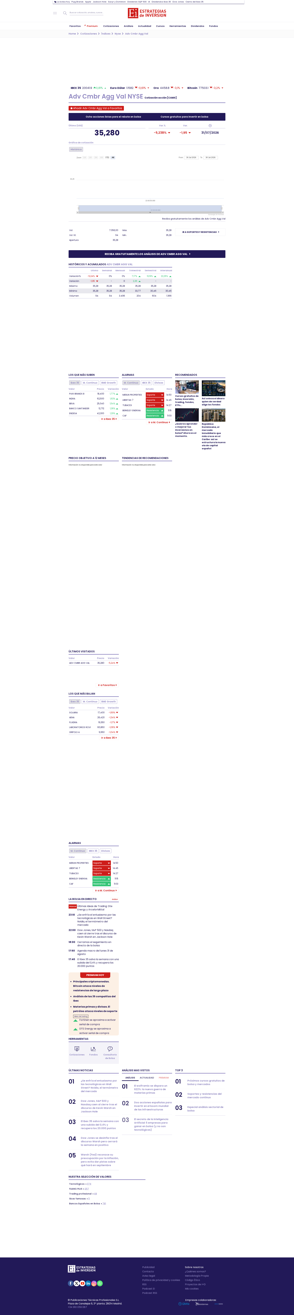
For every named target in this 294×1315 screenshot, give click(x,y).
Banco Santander (79, 408)
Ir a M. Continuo (158, 422)
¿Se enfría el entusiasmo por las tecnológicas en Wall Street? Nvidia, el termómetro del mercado (96, 920)
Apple (88, 1)
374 (80, 1183)
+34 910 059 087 (77, 1307)
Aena (71, 717)
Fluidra (73, 722)
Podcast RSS (149, 1293)
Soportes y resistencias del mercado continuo (204, 1095)
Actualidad (147, 1077)
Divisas (159, 382)
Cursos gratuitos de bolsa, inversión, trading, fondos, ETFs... (187, 400)
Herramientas (78, 1039)
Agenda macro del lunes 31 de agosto (95, 952)
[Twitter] (76, 1283)
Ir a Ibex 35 (108, 419)
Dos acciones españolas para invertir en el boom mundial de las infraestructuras (153, 1106)
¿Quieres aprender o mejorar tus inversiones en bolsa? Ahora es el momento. (186, 430)
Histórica (76, 149)
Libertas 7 (128, 400)
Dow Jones (178, 1)
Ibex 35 (75, 382)
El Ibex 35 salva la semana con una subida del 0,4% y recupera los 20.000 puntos (98, 963)
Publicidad (148, 1267)
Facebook (71, 1283)
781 (87, 1203)
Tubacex (127, 405)
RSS (144, 1284)
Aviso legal (148, 1276)
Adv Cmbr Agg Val (79, 662)
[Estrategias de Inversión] (81, 1269)
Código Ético (192, 1280)
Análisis (130, 1077)
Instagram (94, 1283)
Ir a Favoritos (106, 685)
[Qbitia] (183, 1303)
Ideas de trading (80, 1016)
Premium (164, 1077)
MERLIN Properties (132, 394)
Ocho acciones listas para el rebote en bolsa (113, 116)
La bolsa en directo (83, 899)
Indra (72, 398)
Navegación (55, 13)
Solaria (73, 712)
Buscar (65, 13)
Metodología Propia (197, 1276)
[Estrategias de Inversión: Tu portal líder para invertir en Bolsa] (147, 13)
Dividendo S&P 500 (137, 1)
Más (114, 899)
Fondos (93, 1054)
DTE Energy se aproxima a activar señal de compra (95, 1031)
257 (79, 1188)
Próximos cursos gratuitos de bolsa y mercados (206, 1082)
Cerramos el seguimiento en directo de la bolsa (94, 943)
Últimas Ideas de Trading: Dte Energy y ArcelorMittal (94, 908)
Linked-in (88, 1283)
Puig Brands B (76, 393)
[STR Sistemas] (201, 1303)
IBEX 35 (146, 382)
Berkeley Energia (132, 410)
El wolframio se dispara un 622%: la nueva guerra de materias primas (150, 1089)
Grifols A (74, 732)
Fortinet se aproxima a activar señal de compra (97, 1022)
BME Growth (108, 382)
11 (79, 1198)
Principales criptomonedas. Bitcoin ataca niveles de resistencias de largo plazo (91, 986)
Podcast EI (148, 1288)
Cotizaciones (77, 1054)
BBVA (71, 403)
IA (149, 1)
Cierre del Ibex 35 (195, 1)
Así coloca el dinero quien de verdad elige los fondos (213, 401)
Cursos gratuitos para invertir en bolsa (184, 116)
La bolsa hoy (63, 1)
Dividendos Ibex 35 (161, 1)
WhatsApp (100, 1283)
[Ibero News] (218, 1303)
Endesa (73, 413)
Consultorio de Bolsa (110, 1056)
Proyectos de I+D (195, 1284)
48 (83, 1193)
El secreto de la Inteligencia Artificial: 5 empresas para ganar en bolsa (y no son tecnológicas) (151, 1124)
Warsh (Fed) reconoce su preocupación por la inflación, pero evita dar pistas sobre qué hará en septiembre (100, 1160)
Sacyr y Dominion (117, 1)
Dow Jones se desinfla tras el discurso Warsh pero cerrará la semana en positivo (99, 1141)
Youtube (82, 1283)
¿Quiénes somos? (195, 1271)
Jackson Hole (99, 1)
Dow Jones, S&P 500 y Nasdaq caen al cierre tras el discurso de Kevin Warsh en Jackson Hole (97, 933)
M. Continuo (90, 382)
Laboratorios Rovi (80, 727)
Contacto (148, 1271)
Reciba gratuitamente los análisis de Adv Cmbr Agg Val (193, 218)
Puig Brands (77, 1)
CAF (125, 415)
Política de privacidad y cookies (161, 1280)
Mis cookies (192, 1288)
